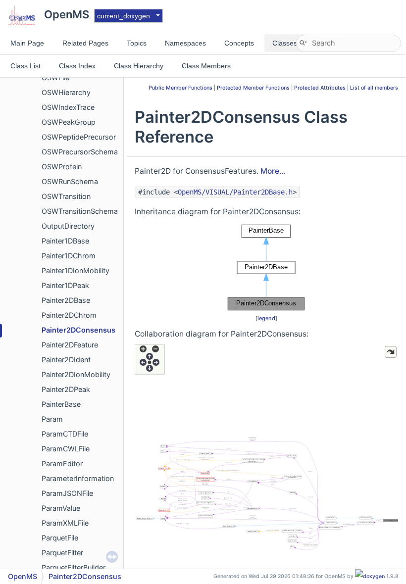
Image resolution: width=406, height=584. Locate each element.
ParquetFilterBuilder (73, 567)
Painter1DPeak (65, 285)
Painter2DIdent (66, 359)
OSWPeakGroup (69, 122)
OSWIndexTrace (68, 107)
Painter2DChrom (69, 315)
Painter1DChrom (69, 255)
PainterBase (61, 404)
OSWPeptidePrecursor (79, 137)
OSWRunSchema (70, 181)
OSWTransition (66, 196)
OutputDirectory (68, 226)
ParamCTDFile (65, 434)
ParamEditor (62, 463)
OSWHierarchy (66, 92)
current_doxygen (123, 16)
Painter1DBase (65, 241)
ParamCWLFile (66, 448)
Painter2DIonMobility (76, 374)
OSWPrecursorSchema (80, 151)
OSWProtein (62, 166)
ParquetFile (60, 538)
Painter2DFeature (70, 345)
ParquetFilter (62, 552)
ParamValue (61, 508)
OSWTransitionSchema (80, 211)
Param (52, 419)
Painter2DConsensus (78, 330)
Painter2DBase (66, 300)
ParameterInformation (78, 478)
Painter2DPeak (66, 389)
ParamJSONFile (67, 493)
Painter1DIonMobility (75, 270)
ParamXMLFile (65, 523)
